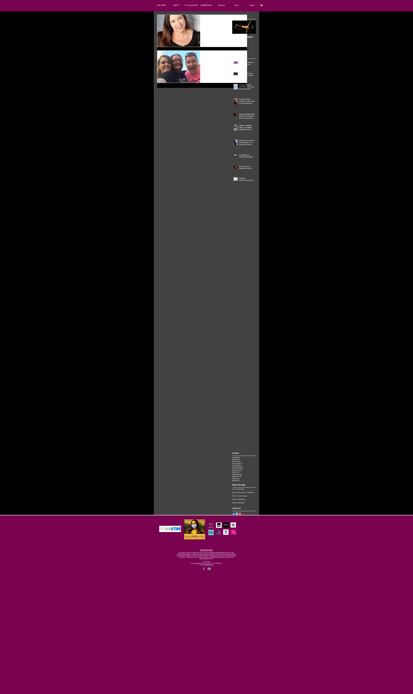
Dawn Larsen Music (239, 492)
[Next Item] (252, 27)
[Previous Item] (236, 27)
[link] (261, 5)
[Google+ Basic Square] (240, 513)
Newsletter (250, 492)
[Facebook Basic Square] (233, 513)
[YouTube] (209, 569)
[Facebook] (204, 569)
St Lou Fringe (242, 496)
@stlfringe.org (209, 565)
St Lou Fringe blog (238, 499)
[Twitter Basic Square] (236, 513)
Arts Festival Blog (238, 489)
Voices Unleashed (238, 503)
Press (234, 496)
